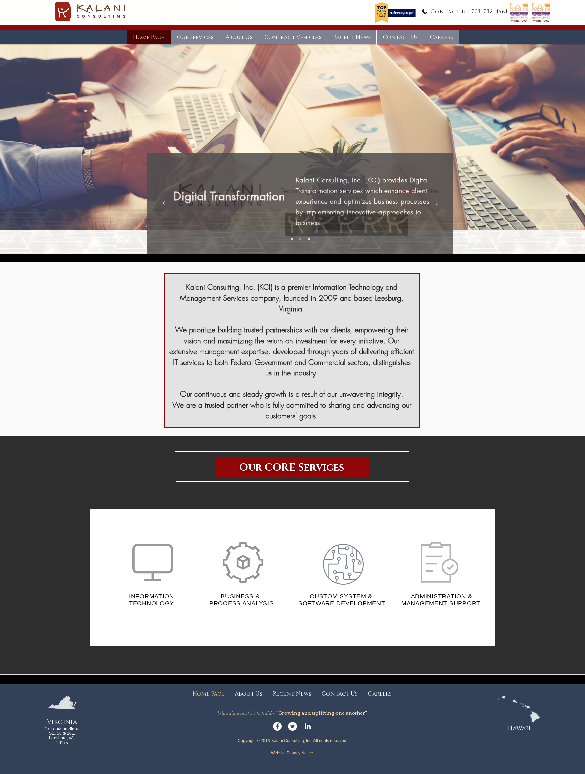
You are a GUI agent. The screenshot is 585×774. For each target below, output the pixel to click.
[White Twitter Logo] (292, 726)
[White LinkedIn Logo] (307, 726)
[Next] (436, 203)
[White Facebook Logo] (277, 726)
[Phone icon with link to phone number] (424, 11)
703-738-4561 (489, 11)
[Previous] (164, 203)
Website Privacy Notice (292, 753)
